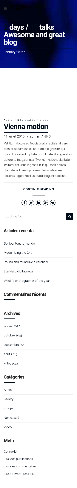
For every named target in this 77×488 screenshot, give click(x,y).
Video (44, 120)
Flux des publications (18, 459)
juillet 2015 (11, 363)
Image (8, 408)
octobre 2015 (13, 335)
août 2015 (10, 354)
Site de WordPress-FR (19, 474)
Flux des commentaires (20, 466)
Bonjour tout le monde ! (20, 243)
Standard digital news (19, 271)
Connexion (11, 451)
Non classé (26, 120)
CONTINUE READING (38, 189)
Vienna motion (26, 126)
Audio (8, 120)
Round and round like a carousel (26, 262)
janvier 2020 (12, 326)
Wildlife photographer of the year (27, 281)
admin (34, 136)
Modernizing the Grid (18, 252)
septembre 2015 (15, 345)
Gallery (8, 399)
